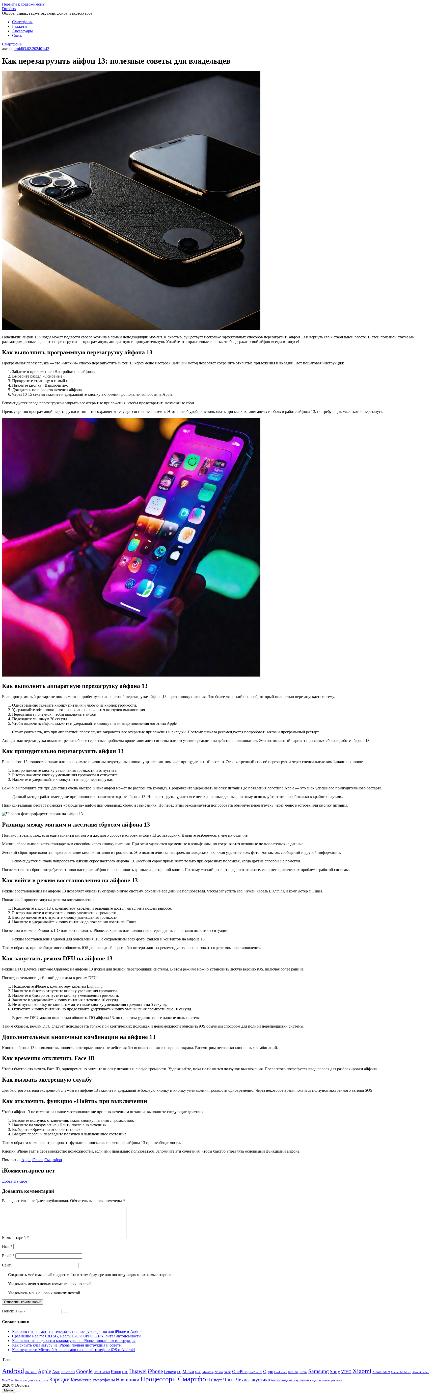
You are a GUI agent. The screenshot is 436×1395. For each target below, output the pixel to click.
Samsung (318, 1371)
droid (18, 48)
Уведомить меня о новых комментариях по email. (50, 1284)
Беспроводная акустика (31, 1380)
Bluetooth (68, 1372)
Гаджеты (19, 26)
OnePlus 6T (255, 1372)
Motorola (207, 1372)
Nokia (218, 1372)
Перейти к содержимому (23, 4)
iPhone (37, 1160)
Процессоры (158, 1379)
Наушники (127, 1379)
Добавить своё (14, 1181)
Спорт (216, 1380)
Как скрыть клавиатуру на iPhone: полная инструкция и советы (67, 1345)
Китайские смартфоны (93, 1379)
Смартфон (53, 1160)
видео (313, 1380)
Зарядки (59, 1379)
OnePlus (240, 1371)
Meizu (188, 1371)
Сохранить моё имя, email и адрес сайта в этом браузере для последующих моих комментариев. (90, 1275)
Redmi (303, 1372)
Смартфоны (22, 22)
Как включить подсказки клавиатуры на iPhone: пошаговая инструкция (73, 1340)
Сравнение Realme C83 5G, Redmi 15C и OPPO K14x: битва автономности (76, 1336)
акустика (260, 1379)
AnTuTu (31, 1372)
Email (8, 1256)
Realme (293, 1372)
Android (13, 1371)
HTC (125, 1372)
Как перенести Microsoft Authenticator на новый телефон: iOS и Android (73, 1350)
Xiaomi (361, 1370)
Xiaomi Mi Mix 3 (401, 1372)
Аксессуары (22, 31)
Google (84, 1371)
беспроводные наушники (290, 1380)
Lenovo (170, 1372)
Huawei (138, 1371)
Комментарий (15, 1237)
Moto (198, 1372)
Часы (229, 1379)
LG (179, 1372)
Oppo (268, 1371)
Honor (116, 1371)
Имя (7, 1246)
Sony (335, 1371)
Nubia (227, 1372)
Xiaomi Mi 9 (381, 1372)
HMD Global (102, 1372)
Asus (56, 1371)
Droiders (9, 9)
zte (12, 1380)
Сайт (6, 1265)
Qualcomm (280, 1372)
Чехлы (243, 1379)
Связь (17, 35)
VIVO (346, 1371)
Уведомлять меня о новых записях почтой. (44, 1293)
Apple (26, 1160)
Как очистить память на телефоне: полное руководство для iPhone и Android (78, 1331)
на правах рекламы (330, 1380)
